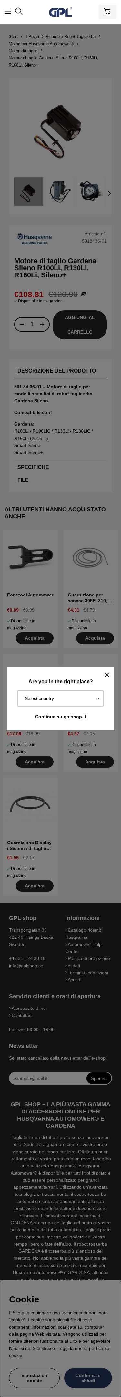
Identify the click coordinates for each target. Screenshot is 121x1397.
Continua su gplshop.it (60, 716)
